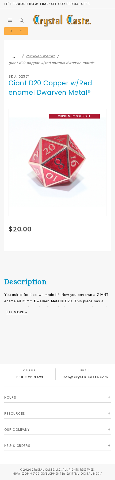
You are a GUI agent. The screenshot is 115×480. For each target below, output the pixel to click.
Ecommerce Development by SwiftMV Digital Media (62, 474)
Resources (14, 413)
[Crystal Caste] (62, 20)
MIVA (16, 474)
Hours (10, 397)
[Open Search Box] (22, 20)
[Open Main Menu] (10, 20)
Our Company (17, 429)
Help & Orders (17, 445)
